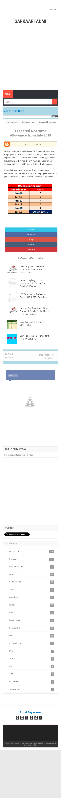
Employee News (16, 551)
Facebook (31, 234)
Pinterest (31, 249)
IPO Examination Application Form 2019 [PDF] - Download (33, 295)
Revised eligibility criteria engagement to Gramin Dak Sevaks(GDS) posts (33, 283)
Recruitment (14, 628)
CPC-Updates (15, 643)
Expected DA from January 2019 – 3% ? (32, 323)
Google (31, 239)
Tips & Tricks (14, 689)
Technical (13, 658)
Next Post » (49, 358)
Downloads (14, 597)
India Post (13, 681)
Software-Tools (16, 581)
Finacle (12, 605)
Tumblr (31, 244)
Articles (12, 589)
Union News (14, 620)
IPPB (11, 651)
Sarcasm (53, 9)
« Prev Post (9, 358)
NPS (11, 635)
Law (11, 612)
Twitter (31, 229)
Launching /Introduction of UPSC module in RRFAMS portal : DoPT (32, 269)
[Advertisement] (30, 57)
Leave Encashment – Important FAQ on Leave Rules (34, 337)
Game (12, 673)
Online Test (14, 574)
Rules (11, 666)
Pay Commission (16, 566)
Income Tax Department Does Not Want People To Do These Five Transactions (34, 311)
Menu (7, 94)
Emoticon (13, 375)
